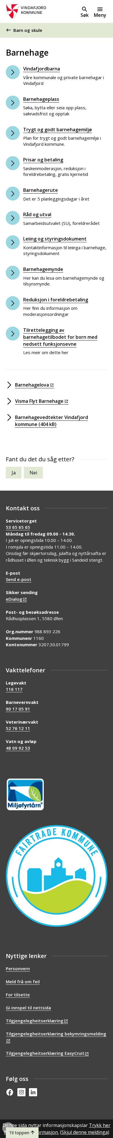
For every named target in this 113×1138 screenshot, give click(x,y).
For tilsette (18, 994)
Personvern (18, 968)
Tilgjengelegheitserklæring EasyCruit (45, 1053)
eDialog (14, 599)
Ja (14, 472)
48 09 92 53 (18, 748)
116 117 (14, 689)
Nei (33, 472)
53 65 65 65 (18, 527)
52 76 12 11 (18, 728)
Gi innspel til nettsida (28, 1007)
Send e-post (18, 579)
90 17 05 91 (18, 709)
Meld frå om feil (23, 981)
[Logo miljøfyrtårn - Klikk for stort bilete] (25, 794)
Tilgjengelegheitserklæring (34, 1021)
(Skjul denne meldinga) (84, 1132)
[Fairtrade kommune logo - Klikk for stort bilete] (56, 876)
